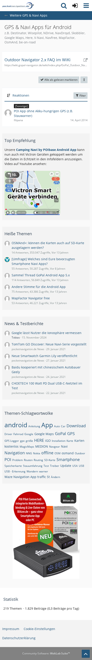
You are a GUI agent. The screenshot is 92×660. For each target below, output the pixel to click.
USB (81, 466)
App (47, 425)
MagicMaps (27, 446)
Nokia (36, 453)
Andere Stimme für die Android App (39, 287)
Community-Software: (46, 653)
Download (76, 425)
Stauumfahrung (32, 466)
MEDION (41, 446)
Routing (38, 460)
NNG (29, 453)
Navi (64, 446)
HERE (39, 440)
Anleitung (34, 426)
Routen (28, 460)
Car (63, 426)
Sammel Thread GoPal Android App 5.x (41, 275)
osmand (68, 453)
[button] (86, 5)
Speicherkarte (13, 466)
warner (43, 471)
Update (65, 465)
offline (47, 452)
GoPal (60, 433)
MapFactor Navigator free (31, 298)
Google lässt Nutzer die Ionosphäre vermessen (47, 333)
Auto (57, 426)
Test (46, 466)
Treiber (54, 466)
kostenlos (11, 446)
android (15, 425)
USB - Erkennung (14, 471)
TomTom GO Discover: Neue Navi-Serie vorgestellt (49, 344)
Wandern (32, 471)
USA (75, 466)
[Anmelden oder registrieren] (75, 5)
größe (29, 441)
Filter (82, 95)
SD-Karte (49, 460)
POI (7, 459)
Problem (17, 460)
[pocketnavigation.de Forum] (18, 5)
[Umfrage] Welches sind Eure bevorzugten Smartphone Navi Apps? (43, 261)
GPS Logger (11, 441)
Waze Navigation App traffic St (27, 477)
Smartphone (68, 459)
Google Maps (44, 434)
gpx (22, 441)
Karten (79, 440)
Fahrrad (18, 434)
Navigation (14, 452)
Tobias (16, 337)
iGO (48, 440)
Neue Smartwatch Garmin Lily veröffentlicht (44, 356)
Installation (58, 441)
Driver (8, 434)
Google (28, 434)
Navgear (54, 446)
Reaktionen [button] (21, 95)
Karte (70, 441)
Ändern (55, 477)
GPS (71, 433)
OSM (57, 453)
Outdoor (80, 453)
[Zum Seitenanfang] (86, 654)
